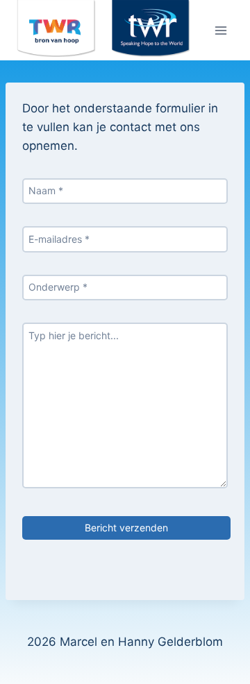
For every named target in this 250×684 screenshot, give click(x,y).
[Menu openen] (220, 30)
